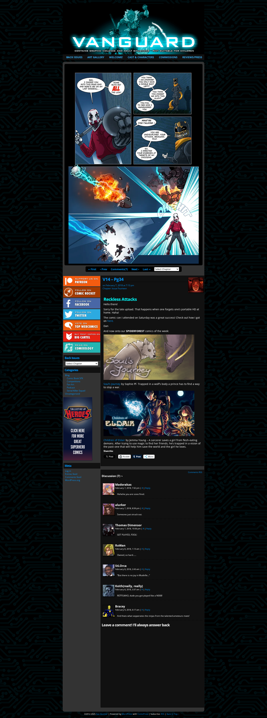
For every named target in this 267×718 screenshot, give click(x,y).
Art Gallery (95, 57)
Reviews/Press (192, 57)
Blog (67, 375)
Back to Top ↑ (173, 714)
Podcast (71, 387)
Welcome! (116, 57)
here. (110, 321)
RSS (162, 714)
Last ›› (147, 269)
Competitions (73, 381)
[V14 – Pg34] (133, 262)
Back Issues (74, 57)
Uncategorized (72, 393)
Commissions (168, 57)
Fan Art (70, 384)
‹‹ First (92, 269)
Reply (147, 488)
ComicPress (142, 714)
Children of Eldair (114, 440)
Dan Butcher (102, 714)
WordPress (127, 714)
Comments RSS (195, 472)
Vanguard (134, 29)
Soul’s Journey (112, 384)
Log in (68, 470)
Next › (135, 269)
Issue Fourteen (119, 288)
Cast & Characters (141, 57)
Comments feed (73, 477)
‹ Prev (103, 269)
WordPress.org (72, 480)
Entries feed (71, 474)
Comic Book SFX (75, 378)
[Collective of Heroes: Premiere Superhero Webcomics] (77, 459)
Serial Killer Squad (76, 390)
